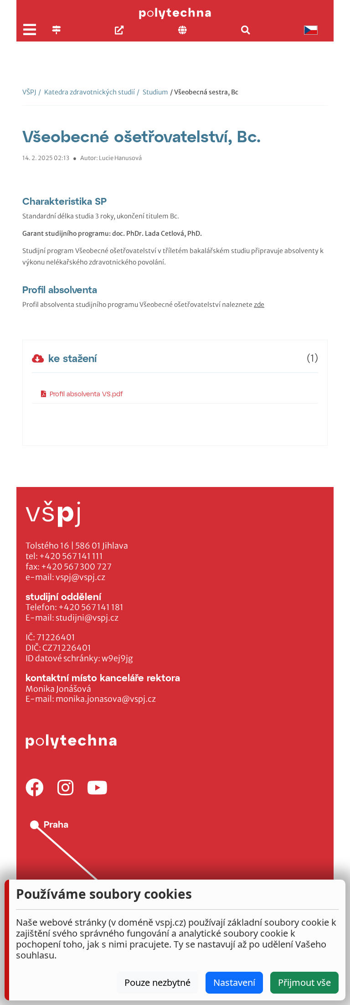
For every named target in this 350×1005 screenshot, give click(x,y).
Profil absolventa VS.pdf (86, 394)
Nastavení (234, 982)
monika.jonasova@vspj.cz (106, 699)
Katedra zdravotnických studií (86, 92)
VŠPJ (29, 92)
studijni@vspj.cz (87, 618)
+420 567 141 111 (71, 556)
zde (259, 304)
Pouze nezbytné (157, 982)
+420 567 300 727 (76, 567)
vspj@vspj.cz (80, 577)
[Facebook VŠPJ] (35, 788)
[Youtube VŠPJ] (97, 788)
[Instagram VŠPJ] (65, 788)
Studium (152, 92)
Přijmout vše (304, 982)
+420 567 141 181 (91, 607)
